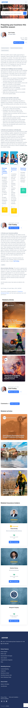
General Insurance (5, 50)
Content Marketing (5, 668)
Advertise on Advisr (5, 673)
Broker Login (3, 653)
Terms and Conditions (13, 697)
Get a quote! (23, 190)
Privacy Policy (4, 697)
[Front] (5, 2)
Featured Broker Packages (6, 655)
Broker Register (4, 651)
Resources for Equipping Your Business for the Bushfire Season (12, 377)
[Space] (5, 637)
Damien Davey (14, 568)
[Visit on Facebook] (2, 701)
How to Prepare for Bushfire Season (13, 351)
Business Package (23, 169)
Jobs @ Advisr (4, 686)
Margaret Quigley (14, 607)
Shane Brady (14, 528)
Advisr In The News (5, 684)
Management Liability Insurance (4, 171)
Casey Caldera (9, 445)
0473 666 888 (5, 643)
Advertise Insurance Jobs (6, 675)
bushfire (3, 264)
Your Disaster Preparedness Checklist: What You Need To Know (12, 463)
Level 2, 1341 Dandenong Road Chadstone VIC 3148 (13, 641)
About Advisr (4, 681)
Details (4, 206)
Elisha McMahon (11, 332)
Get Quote (4, 209)
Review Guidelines (4, 698)
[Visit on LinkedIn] (6, 701)
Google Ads (3, 671)
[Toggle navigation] (26, 2)
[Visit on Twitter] (4, 701)
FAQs (2, 662)
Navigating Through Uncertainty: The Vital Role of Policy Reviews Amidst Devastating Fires (13, 322)
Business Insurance (5, 47)
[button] (26, 42)
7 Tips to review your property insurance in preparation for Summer (12, 491)
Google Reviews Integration (6, 659)
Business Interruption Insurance (16, 47)
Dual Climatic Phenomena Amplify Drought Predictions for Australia (13, 436)
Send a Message (19, 42)
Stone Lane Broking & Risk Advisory (14, 530)
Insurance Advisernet (11, 417)
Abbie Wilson (11, 305)
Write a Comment (14, 403)
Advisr (7, 706)
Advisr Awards (4, 657)
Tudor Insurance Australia (14, 359)
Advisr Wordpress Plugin (6, 677)
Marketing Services (5, 666)
